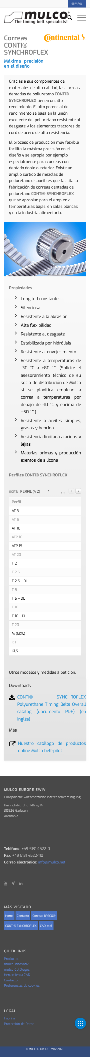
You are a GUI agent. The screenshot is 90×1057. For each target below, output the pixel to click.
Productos (12, 959)
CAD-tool (46, 926)
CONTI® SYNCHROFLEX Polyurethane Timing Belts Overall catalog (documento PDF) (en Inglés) (51, 708)
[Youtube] (8, 883)
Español (77, 3)
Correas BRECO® (44, 916)
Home (9, 916)
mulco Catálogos (17, 969)
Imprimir (10, 1018)
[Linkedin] (22, 883)
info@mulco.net (52, 862)
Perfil (16, 502)
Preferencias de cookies (22, 985)
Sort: (24, 491)
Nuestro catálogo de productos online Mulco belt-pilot (52, 747)
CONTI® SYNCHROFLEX (20, 926)
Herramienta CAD (17, 975)
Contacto (23, 916)
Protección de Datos (19, 1024)
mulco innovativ (16, 964)
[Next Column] (78, 491)
